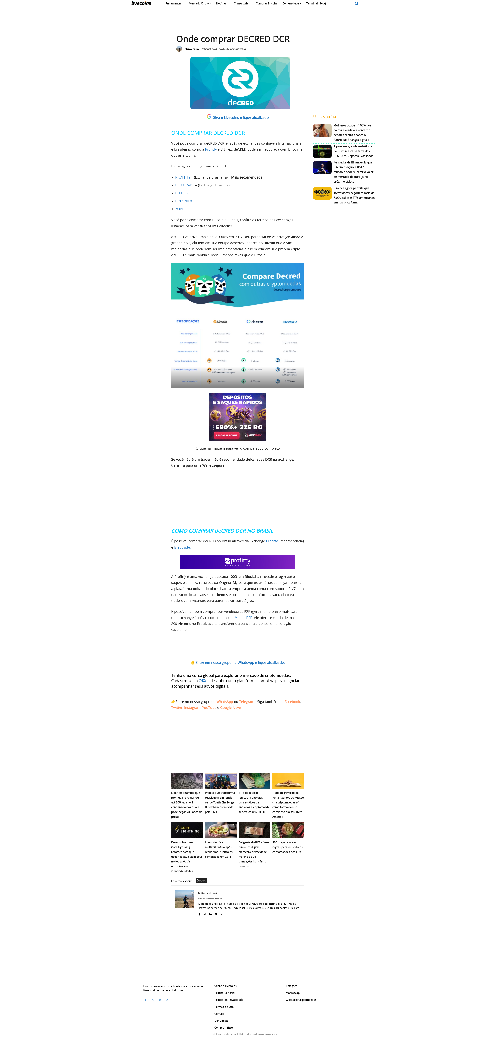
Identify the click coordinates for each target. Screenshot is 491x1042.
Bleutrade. (182, 547)
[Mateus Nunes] (180, 49)
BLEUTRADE (184, 185)
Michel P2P (243, 617)
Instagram (192, 707)
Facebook (292, 701)
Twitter (176, 707)
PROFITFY (182, 177)
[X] (221, 913)
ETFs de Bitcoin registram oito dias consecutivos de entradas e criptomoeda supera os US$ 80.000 (254, 802)
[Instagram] (204, 913)
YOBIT (180, 209)
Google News (231, 707)
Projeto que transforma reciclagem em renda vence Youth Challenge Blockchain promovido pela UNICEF (220, 802)
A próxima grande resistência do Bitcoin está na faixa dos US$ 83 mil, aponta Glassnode (353, 151)
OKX (202, 680)
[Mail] (216, 913)
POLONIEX (183, 201)
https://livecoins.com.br (209, 898)
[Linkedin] (210, 913)
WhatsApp (225, 701)
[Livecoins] (141, 4)
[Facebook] (199, 913)
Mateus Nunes (192, 48)
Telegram (246, 701)
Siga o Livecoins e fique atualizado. (241, 117)
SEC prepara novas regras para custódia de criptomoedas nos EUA (287, 847)
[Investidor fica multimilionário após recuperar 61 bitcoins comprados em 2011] (221, 830)
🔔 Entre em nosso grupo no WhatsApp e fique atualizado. (237, 662)
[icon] (357, 4)
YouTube (209, 707)
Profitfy (210, 149)
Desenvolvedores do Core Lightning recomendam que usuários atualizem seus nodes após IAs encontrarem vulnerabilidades (187, 856)
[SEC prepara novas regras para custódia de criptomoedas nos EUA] (288, 830)
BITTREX (181, 193)
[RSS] (160, 999)
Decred (201, 880)
